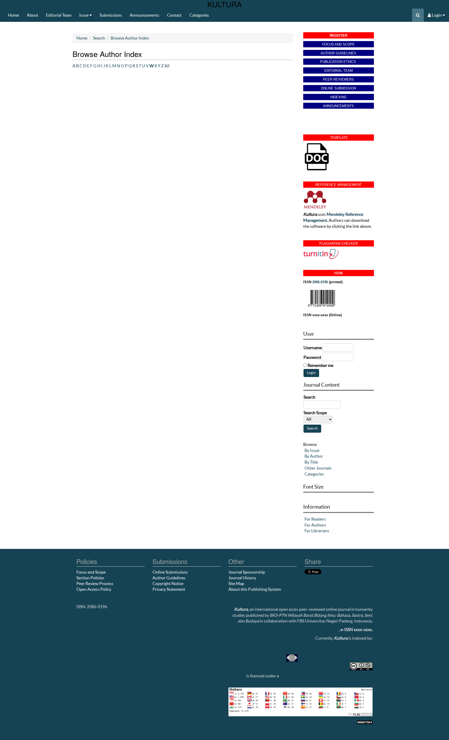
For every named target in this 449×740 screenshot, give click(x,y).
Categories (199, 15)
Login (437, 15)
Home (13, 15)
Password (312, 357)
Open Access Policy (93, 589)
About (32, 15)
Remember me (320, 365)
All (166, 65)
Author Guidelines (169, 577)
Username (312, 347)
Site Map (236, 583)
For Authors (315, 525)
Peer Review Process (94, 583)
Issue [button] (84, 15)
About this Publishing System (254, 589)
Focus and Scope (91, 572)
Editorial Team (58, 15)
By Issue (312, 450)
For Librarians (317, 530)
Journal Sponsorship (246, 572)
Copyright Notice (168, 583)
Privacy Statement (169, 589)
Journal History (242, 577)
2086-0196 (320, 282)
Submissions (111, 15)
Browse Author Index (130, 38)
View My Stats (241, 730)
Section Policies (90, 577)
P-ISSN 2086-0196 (322, 629)
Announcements (144, 15)
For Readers (315, 519)
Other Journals (318, 468)
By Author (314, 456)
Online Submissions (170, 572)
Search (99, 38)
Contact (174, 15)
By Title (311, 462)
